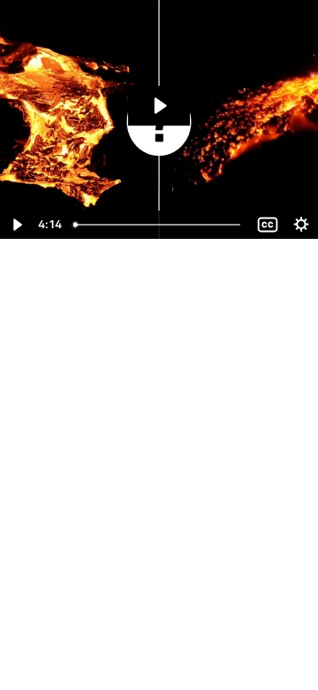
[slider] (159, 225)
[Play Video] (17, 225)
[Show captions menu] (267, 225)
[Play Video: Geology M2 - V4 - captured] (159, 106)
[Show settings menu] (301, 225)
